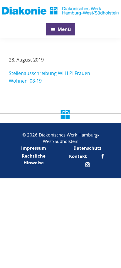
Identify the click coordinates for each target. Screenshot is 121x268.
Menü (64, 29)
